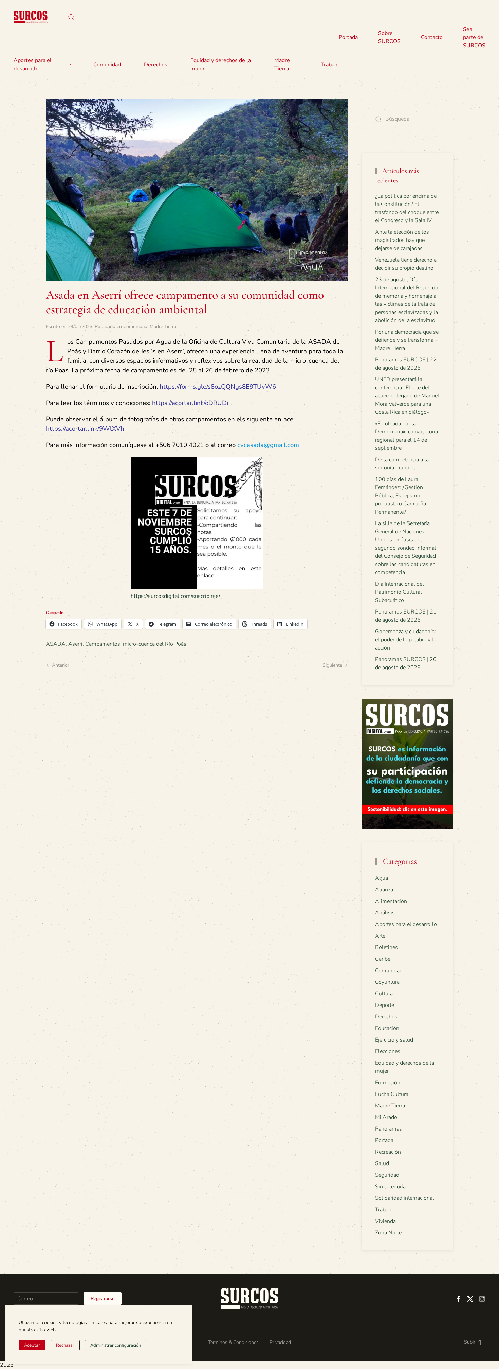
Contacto (432, 37)
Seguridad (387, 1175)
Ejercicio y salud (394, 1040)
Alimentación (391, 901)
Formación (387, 1082)
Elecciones (387, 1051)
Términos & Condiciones (233, 1342)
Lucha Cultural (392, 1094)
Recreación (388, 1152)
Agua (381, 878)
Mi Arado (386, 1117)
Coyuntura (387, 982)
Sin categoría (390, 1186)
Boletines (386, 947)
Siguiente (332, 665)
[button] (71, 17)
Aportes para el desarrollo (406, 924)
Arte (380, 936)
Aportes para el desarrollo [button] (33, 64)
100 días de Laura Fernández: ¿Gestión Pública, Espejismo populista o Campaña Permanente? (400, 496)
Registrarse (102, 1298)
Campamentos (102, 644)
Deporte (384, 1005)
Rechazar (65, 1345)
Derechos (386, 1016)
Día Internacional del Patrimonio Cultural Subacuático (399, 592)
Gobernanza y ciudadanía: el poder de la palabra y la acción (405, 640)
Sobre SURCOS (389, 37)
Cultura (384, 993)
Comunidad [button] (107, 64)
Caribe (382, 959)
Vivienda (385, 1221)
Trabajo (330, 64)
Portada (348, 37)
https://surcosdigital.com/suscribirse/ (175, 596)
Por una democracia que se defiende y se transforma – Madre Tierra (407, 340)
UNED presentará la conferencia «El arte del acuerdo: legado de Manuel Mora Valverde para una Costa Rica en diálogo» (407, 396)
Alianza (384, 889)
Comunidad (135, 326)
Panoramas (388, 1129)
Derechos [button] (155, 64)
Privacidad (280, 1342)
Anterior (60, 665)
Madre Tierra (282, 64)
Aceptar (32, 1345)
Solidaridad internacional (404, 1198)
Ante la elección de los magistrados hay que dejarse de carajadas (402, 240)
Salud (382, 1163)
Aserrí (75, 644)
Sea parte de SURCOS (474, 37)
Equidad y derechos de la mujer (220, 64)
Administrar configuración (115, 1345)
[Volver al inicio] (31, 17)
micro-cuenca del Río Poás (154, 644)
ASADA (56, 644)
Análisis (385, 913)
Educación (387, 1028)
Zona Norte (388, 1233)
